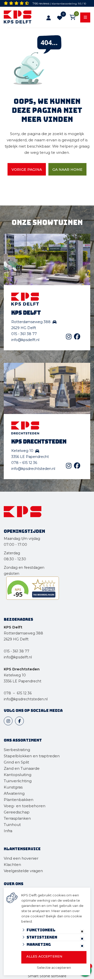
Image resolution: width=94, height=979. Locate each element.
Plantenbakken (18, 799)
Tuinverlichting (18, 781)
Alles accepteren (44, 956)
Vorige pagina (27, 169)
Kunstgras (13, 787)
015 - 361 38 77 (24, 334)
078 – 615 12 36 (24, 462)
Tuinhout (12, 824)
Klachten (12, 864)
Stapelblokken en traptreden (32, 756)
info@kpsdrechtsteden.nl (33, 468)
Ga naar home (67, 169)
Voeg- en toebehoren (24, 805)
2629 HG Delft (16, 639)
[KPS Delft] (19, 17)
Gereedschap (17, 812)
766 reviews (41, 3)
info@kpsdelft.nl (25, 340)
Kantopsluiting (18, 774)
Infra (8, 830)
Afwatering (14, 793)
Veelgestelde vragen (23, 870)
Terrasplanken (17, 818)
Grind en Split (16, 762)
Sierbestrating (17, 749)
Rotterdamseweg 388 (23, 633)
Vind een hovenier (21, 858)
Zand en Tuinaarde (22, 768)
